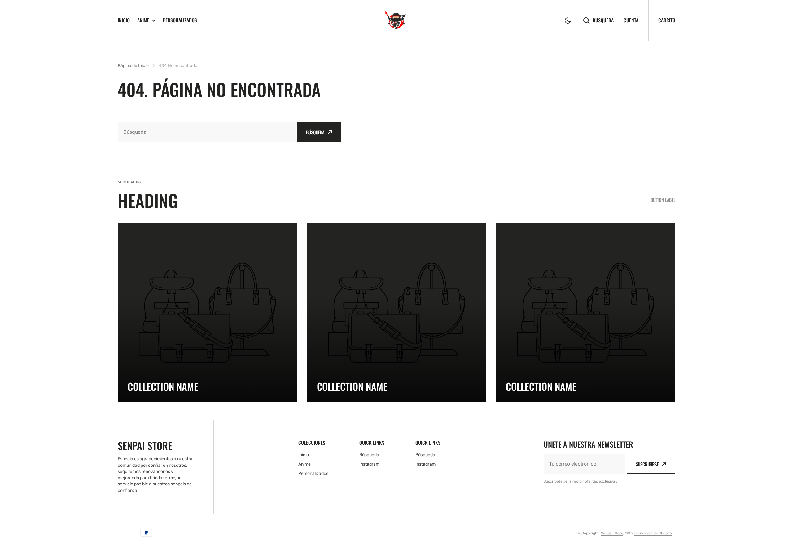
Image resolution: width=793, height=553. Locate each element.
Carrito (666, 20)
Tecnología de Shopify (653, 533)
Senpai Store (612, 533)
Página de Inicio (133, 65)
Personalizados (180, 20)
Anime (143, 20)
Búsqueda (603, 20)
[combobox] (207, 132)
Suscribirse (647, 464)
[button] (568, 20)
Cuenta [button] (631, 20)
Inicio (124, 20)
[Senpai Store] (396, 20)
